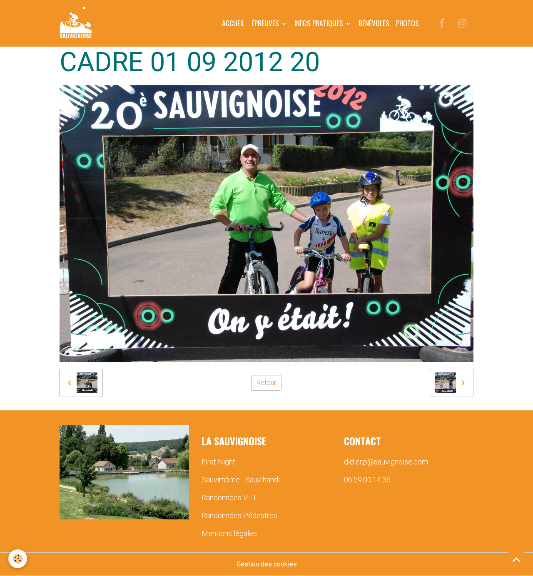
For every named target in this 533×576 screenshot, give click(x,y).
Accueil (233, 22)
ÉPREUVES (266, 22)
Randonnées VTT (229, 497)
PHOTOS (407, 22)
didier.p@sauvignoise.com (386, 461)
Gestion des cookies (267, 564)
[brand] (77, 23)
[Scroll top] (516, 559)
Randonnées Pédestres (239, 515)
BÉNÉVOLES (374, 22)
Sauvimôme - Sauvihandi (241, 479)
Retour (266, 383)
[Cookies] (17, 558)
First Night (218, 461)
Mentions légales (229, 533)
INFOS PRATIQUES (319, 22)
